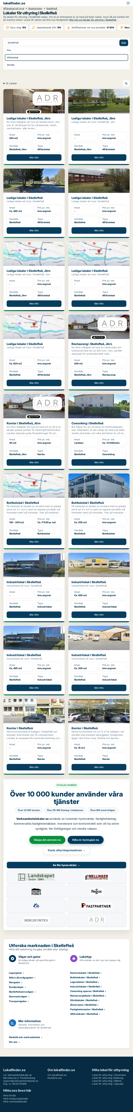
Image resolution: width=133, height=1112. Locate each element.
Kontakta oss (54, 1077)
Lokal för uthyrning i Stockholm (109, 1075)
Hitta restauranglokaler (15, 1098)
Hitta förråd (9, 1095)
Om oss (13, 1041)
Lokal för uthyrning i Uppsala (107, 1083)
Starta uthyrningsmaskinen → (66, 850)
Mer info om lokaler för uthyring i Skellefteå (92, 19)
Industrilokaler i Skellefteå (85, 986)
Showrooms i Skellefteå (83, 1004)
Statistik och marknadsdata (24, 1037)
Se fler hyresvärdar (66, 865)
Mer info (34, 157)
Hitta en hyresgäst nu (85, 840)
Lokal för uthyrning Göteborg (108, 1077)
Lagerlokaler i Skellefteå (83, 982)
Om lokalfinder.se (57, 1075)
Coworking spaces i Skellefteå (87, 991)
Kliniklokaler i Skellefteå (83, 1000)
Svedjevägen (16, 987)
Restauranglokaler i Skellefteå (87, 995)
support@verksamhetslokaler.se (20, 1080)
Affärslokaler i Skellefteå (84, 1013)
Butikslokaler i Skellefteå (84, 977)
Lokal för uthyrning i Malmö (106, 1080)
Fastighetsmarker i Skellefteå (86, 1009)
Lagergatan (15, 972)
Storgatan (14, 982)
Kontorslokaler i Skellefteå (85, 972)
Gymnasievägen (18, 996)
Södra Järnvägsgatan (21, 977)
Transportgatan (18, 1001)
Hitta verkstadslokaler (15, 1101)
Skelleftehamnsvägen (21, 991)
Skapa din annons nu (47, 840)
